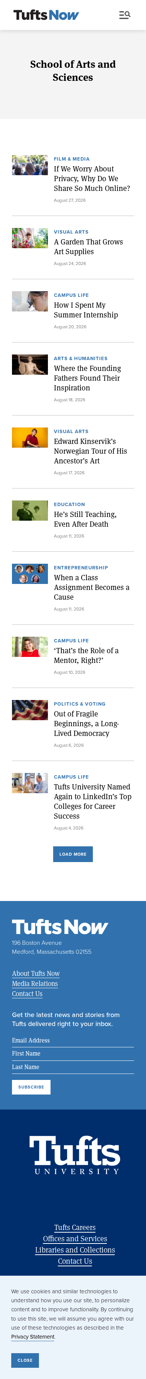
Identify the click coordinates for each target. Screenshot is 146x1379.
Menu (126, 15)
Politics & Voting (80, 704)
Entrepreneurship (81, 568)
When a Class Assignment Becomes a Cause (92, 587)
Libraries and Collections (75, 1250)
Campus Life (71, 296)
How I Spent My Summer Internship (86, 310)
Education (69, 505)
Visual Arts (71, 232)
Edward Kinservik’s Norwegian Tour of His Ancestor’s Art (90, 451)
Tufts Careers (74, 1227)
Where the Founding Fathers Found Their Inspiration (87, 378)
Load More (73, 854)
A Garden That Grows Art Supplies (88, 246)
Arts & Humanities (81, 359)
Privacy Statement (32, 1337)
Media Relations (35, 983)
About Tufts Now (36, 973)
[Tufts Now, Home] (46, 15)
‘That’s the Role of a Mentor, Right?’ (86, 655)
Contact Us (27, 993)
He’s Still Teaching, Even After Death (85, 519)
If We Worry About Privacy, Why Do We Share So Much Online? (92, 178)
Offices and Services (75, 1238)
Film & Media (72, 159)
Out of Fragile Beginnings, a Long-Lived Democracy (86, 723)
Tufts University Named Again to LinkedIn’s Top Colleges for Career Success (92, 801)
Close (25, 1360)
